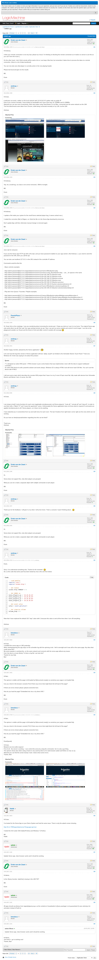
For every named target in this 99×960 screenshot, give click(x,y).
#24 (94, 207)
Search (93, 20)
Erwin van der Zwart (18, 40)
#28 (94, 393)
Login (18, 23)
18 (28, 33)
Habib (12, 808)
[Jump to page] (36, 33)
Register (24, 23)
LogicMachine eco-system (21, 26)
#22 (94, 93)
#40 (94, 923)
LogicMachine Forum (8, 26)
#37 (94, 852)
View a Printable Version (10, 957)
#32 (94, 560)
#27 (94, 345)
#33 (94, 639)
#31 (94, 525)
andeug (13, 86)
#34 (94, 672)
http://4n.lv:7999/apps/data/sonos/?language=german (20, 827)
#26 (94, 322)
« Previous (11, 33)
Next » (32, 33)
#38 (94, 871)
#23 (94, 177)
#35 (94, 714)
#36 (94, 815)
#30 (94, 506)
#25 (94, 246)
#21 (94, 47)
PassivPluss (15, 315)
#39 (94, 902)
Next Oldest (7, 949)
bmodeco (14, 633)
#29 (94, 471)
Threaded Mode (91, 36)
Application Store (33, 26)
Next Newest (16, 949)
